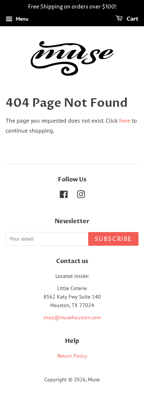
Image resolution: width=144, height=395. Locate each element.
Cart (132, 19)
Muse (94, 379)
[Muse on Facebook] (63, 196)
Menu (21, 19)
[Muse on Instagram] (81, 196)
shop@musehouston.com (72, 317)
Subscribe (113, 239)
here (124, 120)
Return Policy (72, 356)
